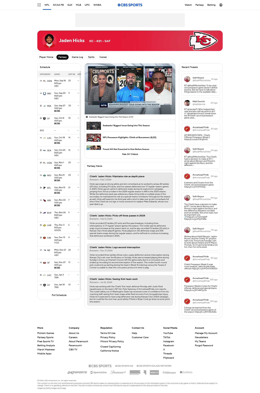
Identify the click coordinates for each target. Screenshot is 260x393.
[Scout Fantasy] (169, 372)
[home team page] (44, 81)
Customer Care (140, 337)
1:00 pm (59, 107)
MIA (49, 106)
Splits (91, 57)
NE (48, 250)
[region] (130, 88)
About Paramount (78, 341)
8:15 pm (60, 82)
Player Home (46, 57)
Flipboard (168, 357)
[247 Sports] (77, 371)
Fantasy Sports (45, 337)
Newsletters (201, 337)
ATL (49, 188)
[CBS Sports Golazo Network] (154, 365)
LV (48, 118)
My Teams (200, 341)
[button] (39, 5)
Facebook (168, 345)
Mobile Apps (44, 353)
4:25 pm (59, 119)
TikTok (166, 337)
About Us (74, 333)
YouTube (168, 333)
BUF (49, 213)
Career (103, 57)
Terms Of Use (107, 333)
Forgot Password (204, 345)
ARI (49, 200)
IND (49, 93)
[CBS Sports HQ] (124, 365)
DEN (49, 81)
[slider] (130, 106)
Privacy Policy (107, 337)
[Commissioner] (138, 371)
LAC (49, 138)
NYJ (49, 175)
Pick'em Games (45, 333)
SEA (49, 150)
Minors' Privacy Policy (112, 341)
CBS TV (73, 349)
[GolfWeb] (186, 372)
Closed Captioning (110, 346)
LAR (49, 225)
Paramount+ (75, 345)
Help (134, 333)
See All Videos (130, 154)
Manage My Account (206, 333)
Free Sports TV (45, 341)
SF (48, 262)
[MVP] (154, 371)
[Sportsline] (99, 371)
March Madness (46, 349)
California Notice (109, 350)
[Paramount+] (118, 371)
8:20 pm (60, 94)
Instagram (168, 341)
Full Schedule (59, 295)
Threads (167, 353)
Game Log (77, 57)
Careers (73, 337)
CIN (49, 238)
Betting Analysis (46, 345)
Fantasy (62, 57)
